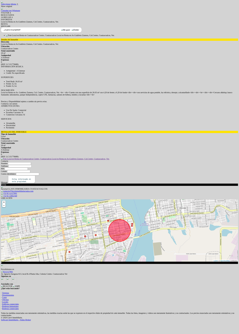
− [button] (4, 205)
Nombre (4, 163)
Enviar (3, 185)
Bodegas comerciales (10, 309)
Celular (4, 171)
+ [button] (4, 202)
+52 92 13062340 (10, 196)
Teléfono (4, 166)
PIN (2, 169)
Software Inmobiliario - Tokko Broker (16, 320)
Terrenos (5, 293)
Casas (4, 297)
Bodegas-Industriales (10, 306)
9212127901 (8, 272)
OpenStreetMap (225, 261)
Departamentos (8, 295)
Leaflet (216, 261)
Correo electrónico (8, 174)
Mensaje (4, 182)
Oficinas (5, 300)
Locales (5, 302)
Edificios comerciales (10, 304)
